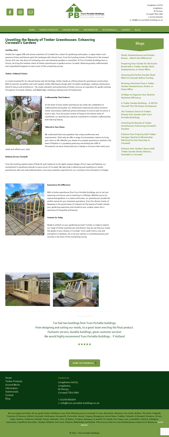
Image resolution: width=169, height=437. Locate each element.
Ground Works (70, 29)
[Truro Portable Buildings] (84, 21)
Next (138, 340)
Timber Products (48, 29)
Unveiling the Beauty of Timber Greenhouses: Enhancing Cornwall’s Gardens (138, 126)
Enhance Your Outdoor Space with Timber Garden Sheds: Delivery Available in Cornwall (138, 151)
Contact (125, 29)
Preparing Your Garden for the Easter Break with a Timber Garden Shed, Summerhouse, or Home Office (139, 66)
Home (32, 29)
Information (91, 29)
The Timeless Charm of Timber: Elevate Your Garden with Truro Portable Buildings (136, 114)
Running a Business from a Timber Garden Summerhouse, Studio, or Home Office (137, 86)
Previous (30, 340)
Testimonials (109, 29)
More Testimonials (83, 363)
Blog (137, 29)
